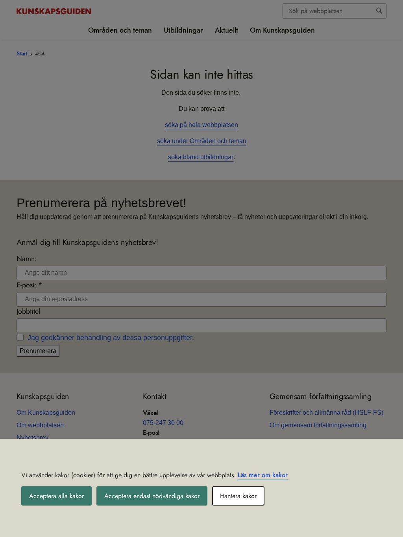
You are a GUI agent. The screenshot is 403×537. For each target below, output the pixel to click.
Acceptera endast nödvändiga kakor (152, 495)
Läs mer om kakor (263, 475)
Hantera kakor (238, 495)
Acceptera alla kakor (56, 495)
